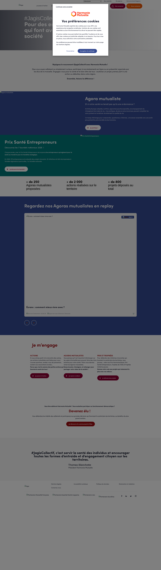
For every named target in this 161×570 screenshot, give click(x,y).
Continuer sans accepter (64, 7)
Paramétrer (70, 51)
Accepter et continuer (87, 51)
